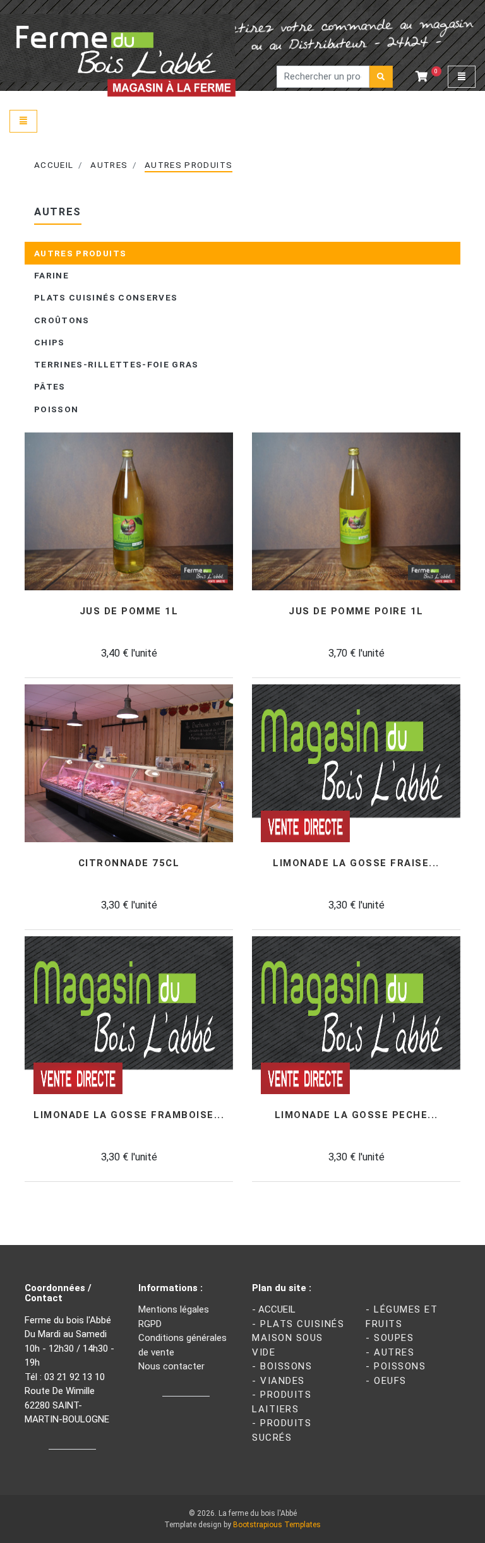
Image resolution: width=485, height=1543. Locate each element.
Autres (109, 165)
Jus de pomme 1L (129, 611)
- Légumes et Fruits (402, 1317)
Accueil (53, 165)
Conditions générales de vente (182, 1345)
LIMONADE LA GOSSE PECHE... (356, 1115)
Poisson (56, 409)
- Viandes (278, 1380)
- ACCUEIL (274, 1309)
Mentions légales (173, 1309)
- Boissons (282, 1366)
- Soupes (390, 1337)
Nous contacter (171, 1366)
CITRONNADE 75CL (129, 863)
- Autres (390, 1352)
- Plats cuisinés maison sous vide (298, 1338)
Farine (51, 275)
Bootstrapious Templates (277, 1524)
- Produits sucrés (281, 1430)
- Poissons (396, 1366)
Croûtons (62, 320)
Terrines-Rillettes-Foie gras (116, 364)
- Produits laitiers (281, 1402)
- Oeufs (386, 1380)
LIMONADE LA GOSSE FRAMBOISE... (128, 1115)
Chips (49, 342)
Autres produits (188, 165)
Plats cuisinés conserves (105, 297)
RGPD (150, 1324)
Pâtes (50, 386)
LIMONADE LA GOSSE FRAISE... (356, 863)
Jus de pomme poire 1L (356, 611)
